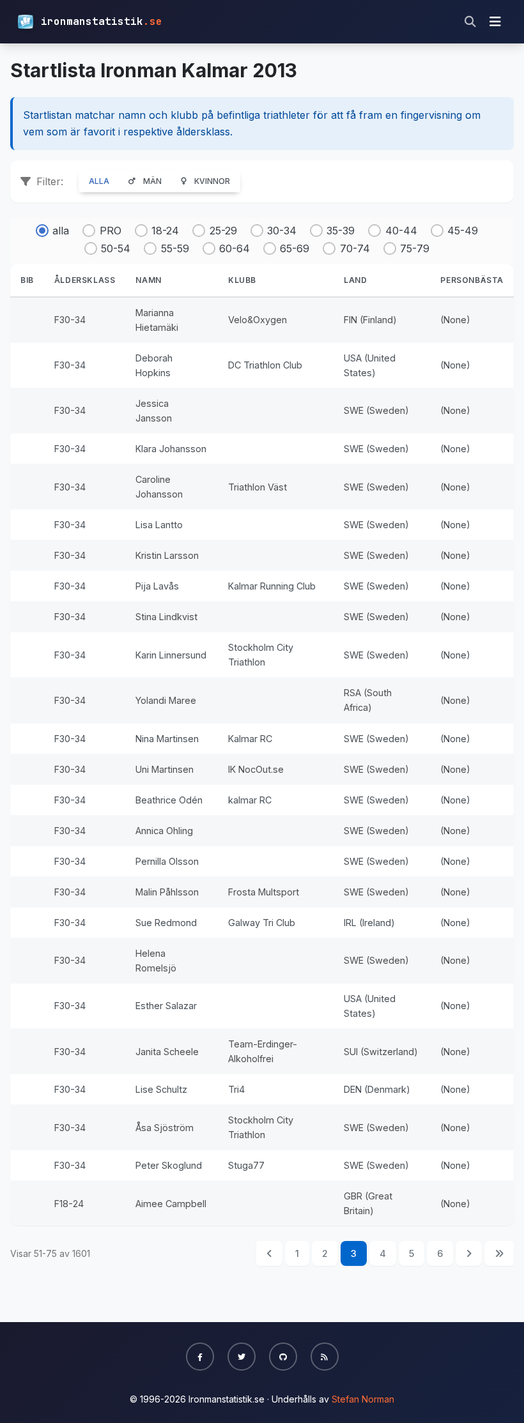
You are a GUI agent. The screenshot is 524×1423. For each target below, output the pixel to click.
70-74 (354, 248)
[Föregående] (269, 1253)
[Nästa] (469, 1253)
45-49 (462, 230)
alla (60, 230)
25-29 (223, 230)
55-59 (175, 248)
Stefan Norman (363, 1399)
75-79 (414, 248)
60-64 (234, 248)
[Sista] (499, 1253)
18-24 (165, 230)
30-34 (282, 230)
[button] (200, 1357)
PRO (110, 230)
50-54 (115, 248)
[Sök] (470, 22)
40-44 (401, 230)
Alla (99, 181)
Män (152, 181)
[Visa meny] (495, 21)
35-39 (341, 230)
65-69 (294, 248)
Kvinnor (212, 181)
